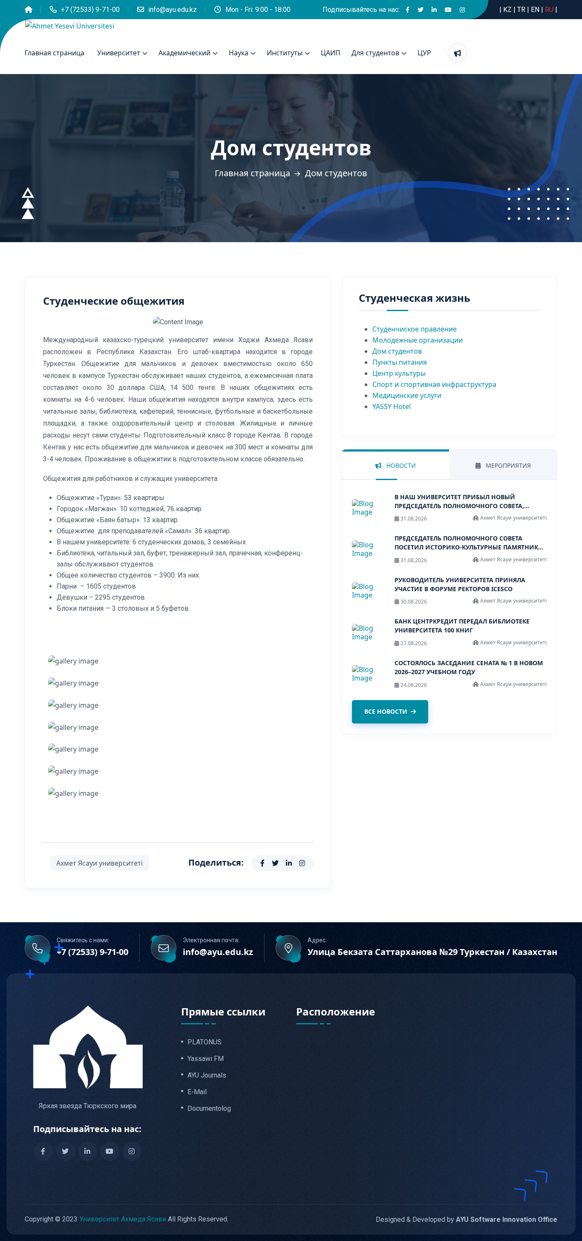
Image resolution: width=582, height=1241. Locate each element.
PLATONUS (204, 1042)
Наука (238, 52)
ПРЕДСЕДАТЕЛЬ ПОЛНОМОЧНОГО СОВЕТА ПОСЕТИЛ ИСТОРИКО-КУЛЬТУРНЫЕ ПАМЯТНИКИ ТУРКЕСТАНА (469, 547)
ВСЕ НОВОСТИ (385, 711)
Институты (285, 52)
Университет (118, 52)
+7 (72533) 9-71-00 (90, 10)
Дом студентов (397, 351)
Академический (184, 52)
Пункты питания (399, 362)
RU (550, 10)
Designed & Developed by (466, 1219)
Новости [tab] (400, 465)
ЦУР (424, 52)
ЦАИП (330, 52)
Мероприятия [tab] (507, 465)
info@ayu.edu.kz (172, 10)
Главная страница (54, 52)
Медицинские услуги (406, 395)
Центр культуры (399, 373)
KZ (508, 10)
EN (536, 10)
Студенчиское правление (414, 329)
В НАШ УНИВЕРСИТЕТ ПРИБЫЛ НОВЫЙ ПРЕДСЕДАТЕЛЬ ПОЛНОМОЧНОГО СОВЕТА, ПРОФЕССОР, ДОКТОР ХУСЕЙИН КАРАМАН (459, 506)
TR (522, 10)
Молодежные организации (417, 340)
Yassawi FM (205, 1059)
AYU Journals (206, 1075)
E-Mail (197, 1092)
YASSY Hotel (391, 406)
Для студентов (375, 52)
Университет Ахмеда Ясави (122, 1219)
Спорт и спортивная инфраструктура (434, 384)
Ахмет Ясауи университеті (99, 863)
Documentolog (209, 1108)
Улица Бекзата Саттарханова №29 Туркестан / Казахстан (432, 952)
